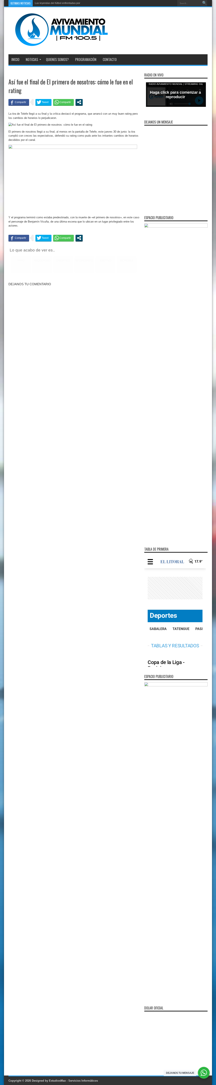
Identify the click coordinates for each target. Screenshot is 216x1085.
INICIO (15, 59)
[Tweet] (43, 102)
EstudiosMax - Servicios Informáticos (73, 1080)
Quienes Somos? (57, 59)
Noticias (32, 59)
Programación (85, 59)
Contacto (110, 59)
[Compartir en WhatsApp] (63, 102)
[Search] (204, 3)
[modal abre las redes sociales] (79, 102)
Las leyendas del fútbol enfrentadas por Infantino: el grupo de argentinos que (79, 3)
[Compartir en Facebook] (18, 102)
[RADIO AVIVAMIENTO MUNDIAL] (58, 44)
